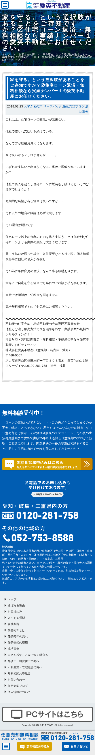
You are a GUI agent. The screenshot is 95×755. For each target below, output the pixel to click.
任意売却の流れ (18, 636)
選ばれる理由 (16, 605)
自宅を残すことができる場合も (28, 654)
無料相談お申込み (19, 673)
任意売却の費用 (18, 642)
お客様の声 (15, 611)
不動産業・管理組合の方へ (25, 667)
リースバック (52, 106)
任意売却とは (16, 630)
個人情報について (19, 692)
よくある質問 (16, 617)
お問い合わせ (16, 679)
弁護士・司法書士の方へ (23, 661)
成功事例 (13, 648)
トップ (6, 54)
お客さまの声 (27, 54)
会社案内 (13, 624)
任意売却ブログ (73, 106)
